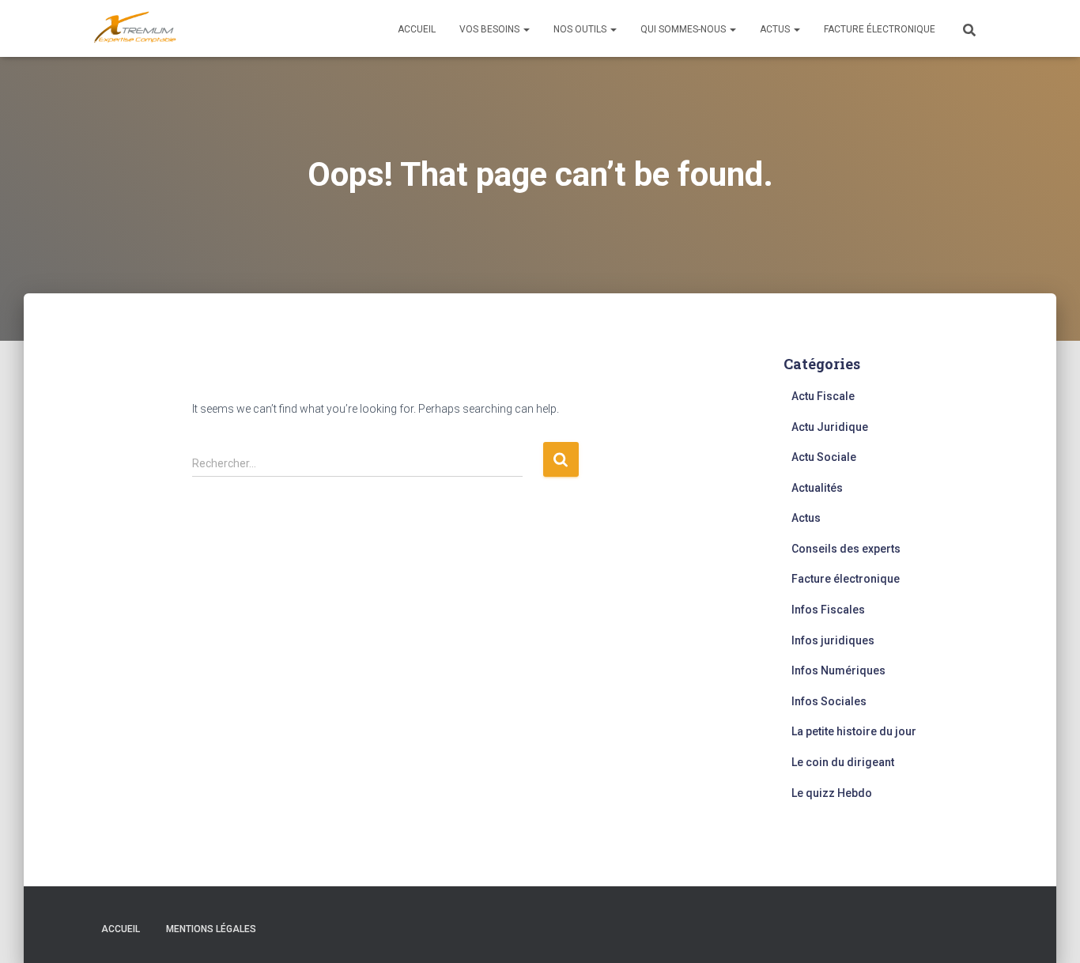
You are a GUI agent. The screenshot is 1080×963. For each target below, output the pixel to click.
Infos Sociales (829, 701)
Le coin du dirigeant (842, 762)
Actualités (817, 488)
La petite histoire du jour (853, 731)
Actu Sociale (823, 457)
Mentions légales (211, 929)
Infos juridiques (832, 640)
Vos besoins (490, 29)
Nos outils (581, 29)
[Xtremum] (135, 28)
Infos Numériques (838, 670)
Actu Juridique (829, 427)
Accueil (417, 29)
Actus (776, 29)
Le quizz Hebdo (831, 793)
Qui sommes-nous (684, 29)
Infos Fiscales (828, 609)
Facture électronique (879, 29)
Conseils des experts (846, 548)
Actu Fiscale (823, 396)
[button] (526, 29)
